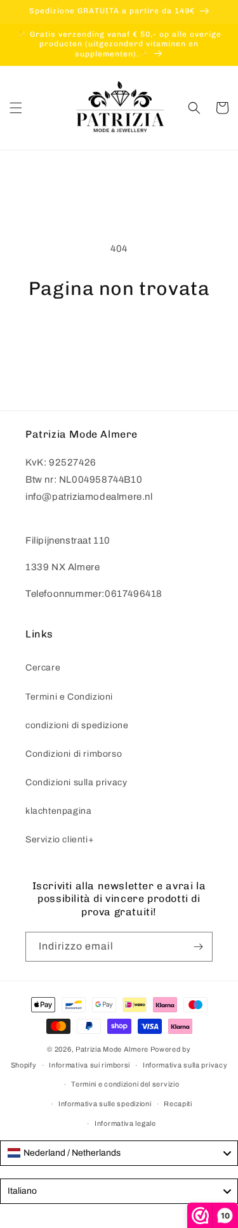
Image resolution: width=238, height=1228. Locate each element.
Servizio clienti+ (59, 839)
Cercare (42, 667)
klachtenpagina (58, 811)
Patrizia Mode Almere (112, 1049)
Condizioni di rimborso (73, 754)
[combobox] (119, 1153)
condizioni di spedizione (76, 725)
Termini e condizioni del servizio (125, 1084)
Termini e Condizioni (69, 697)
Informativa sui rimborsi (89, 1065)
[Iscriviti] (198, 947)
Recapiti (178, 1103)
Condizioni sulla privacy (76, 782)
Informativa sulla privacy (185, 1065)
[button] (16, 108)
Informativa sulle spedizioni (105, 1103)
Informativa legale (125, 1123)
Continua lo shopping (119, 334)
